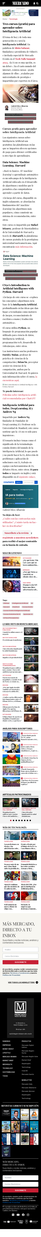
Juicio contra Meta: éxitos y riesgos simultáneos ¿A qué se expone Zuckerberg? (29, 750)
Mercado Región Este (30, 1056)
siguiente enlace (27, 476)
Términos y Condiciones (19, 973)
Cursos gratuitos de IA (11, 614)
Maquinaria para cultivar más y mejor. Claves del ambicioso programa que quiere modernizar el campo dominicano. (12, 672)
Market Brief (26, 1060)
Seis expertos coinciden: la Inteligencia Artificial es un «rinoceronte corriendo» (20, 275)
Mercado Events (28, 1074)
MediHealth (26, 1064)
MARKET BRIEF (8, 1060)
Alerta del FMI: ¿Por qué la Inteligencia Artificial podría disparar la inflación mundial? (29, 888)
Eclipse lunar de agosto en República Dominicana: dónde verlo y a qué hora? (12, 719)
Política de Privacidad (11, 975)
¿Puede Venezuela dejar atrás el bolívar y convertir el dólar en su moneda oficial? (29, 772)
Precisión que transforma (12, 640)
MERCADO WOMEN (9, 1057)
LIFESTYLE (6, 1053)
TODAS (5, 1076)
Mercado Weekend (29, 1088)
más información (23, 246)
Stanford (16, 607)
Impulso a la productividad (12, 657)
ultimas (6, 603)
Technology (26, 1067)
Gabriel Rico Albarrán (19, 106)
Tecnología (13, 19)
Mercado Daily (27, 1084)
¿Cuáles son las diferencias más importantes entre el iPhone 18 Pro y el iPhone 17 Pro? (13, 700)
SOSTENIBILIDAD (9, 1072)
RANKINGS (6, 1041)
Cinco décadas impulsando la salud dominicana (12, 650)
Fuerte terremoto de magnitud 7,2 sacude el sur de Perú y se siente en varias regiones (12, 681)
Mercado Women (28, 1091)
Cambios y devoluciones (10, 1210)
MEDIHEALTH (7, 1064)
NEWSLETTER (27, 1080)
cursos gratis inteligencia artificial (16, 610)
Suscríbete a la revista (17, 532)
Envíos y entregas (20, 1209)
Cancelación (30, 1209)
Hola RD (25, 1071)
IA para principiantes (11, 618)
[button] (10, 820)
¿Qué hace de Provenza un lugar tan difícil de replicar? (29, 782)
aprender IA (28, 614)
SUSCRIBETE (20, 962)
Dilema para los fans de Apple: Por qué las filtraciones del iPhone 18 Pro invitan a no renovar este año (12, 711)
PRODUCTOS (26, 1041)
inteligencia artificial (20, 603)
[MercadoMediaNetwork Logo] (20, 1009)
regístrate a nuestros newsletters (20, 537)
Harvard (6, 607)
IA (32, 603)
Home (5, 19)
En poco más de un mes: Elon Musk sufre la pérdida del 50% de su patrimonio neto (11, 868)
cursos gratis (27, 607)
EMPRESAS (7, 1045)
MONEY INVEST (8, 1049)
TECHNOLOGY (8, 1068)
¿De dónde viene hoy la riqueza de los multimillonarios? (29, 760)
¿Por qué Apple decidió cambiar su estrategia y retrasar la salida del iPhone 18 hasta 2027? (11, 690)
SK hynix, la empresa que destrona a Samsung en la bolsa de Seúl (29, 908)
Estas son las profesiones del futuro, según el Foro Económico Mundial (20, 118)
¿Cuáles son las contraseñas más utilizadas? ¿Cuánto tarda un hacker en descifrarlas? (20, 522)
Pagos (12, 1209)
